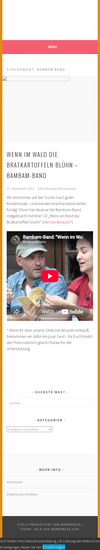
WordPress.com (65, 529)
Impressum (15, 482)
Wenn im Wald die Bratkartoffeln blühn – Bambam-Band (42, 165)
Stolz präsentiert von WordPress (49, 524)
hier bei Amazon (56, 222)
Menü (52, 46)
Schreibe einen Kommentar (56, 189)
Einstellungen (54, 546)
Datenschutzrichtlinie (22, 494)
